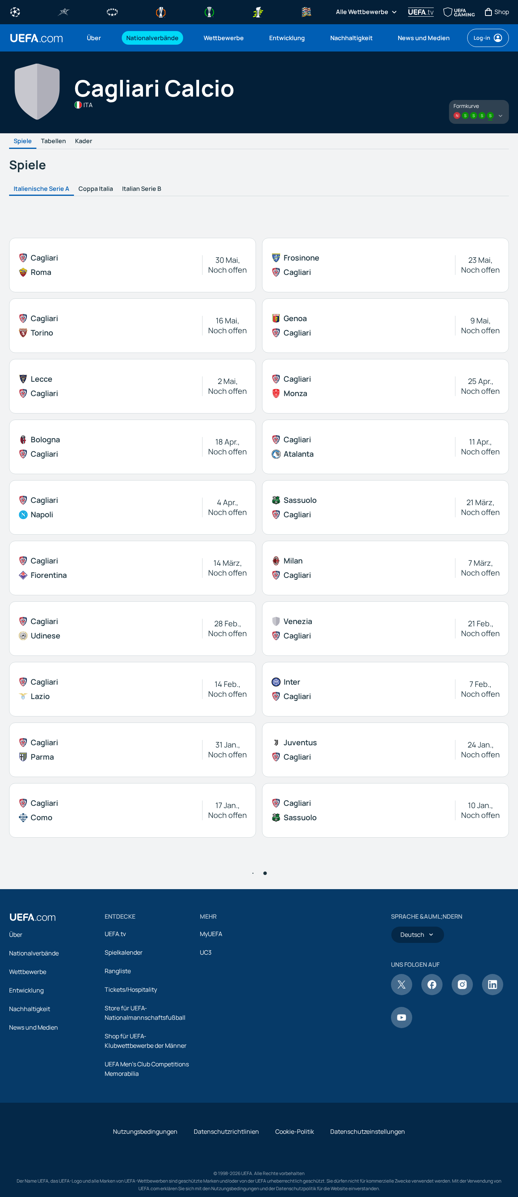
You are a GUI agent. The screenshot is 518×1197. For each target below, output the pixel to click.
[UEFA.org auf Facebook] (432, 993)
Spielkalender (124, 952)
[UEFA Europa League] (161, 11)
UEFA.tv (115, 934)
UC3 (206, 952)
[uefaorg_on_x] (401, 993)
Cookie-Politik (294, 1131)
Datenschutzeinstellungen (367, 1131)
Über (15, 934)
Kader (83, 141)
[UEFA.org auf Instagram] (462, 993)
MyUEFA (211, 934)
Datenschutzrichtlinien (226, 1131)
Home (36, 38)
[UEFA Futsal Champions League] (64, 11)
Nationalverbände (34, 953)
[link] (94, 38)
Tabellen (53, 141)
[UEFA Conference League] (209, 11)
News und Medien (33, 1027)
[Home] (32, 917)
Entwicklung (26, 990)
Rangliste (118, 971)
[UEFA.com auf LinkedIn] (492, 993)
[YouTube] (401, 1026)
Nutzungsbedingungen (145, 1131)
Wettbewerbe (27, 972)
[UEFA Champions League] (15, 11)
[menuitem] (97, 38)
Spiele (23, 141)
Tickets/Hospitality (131, 989)
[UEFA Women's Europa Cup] (258, 11)
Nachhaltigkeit (29, 1009)
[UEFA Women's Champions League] (112, 11)
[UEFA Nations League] (306, 11)
